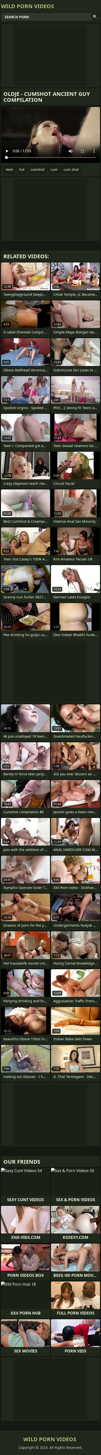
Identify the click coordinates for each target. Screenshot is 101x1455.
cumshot (37, 169)
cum (54, 169)
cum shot (71, 169)
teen (9, 169)
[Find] (95, 16)
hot (22, 169)
